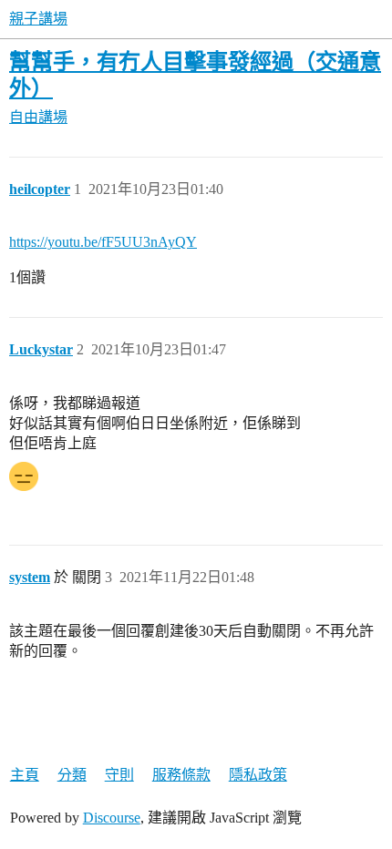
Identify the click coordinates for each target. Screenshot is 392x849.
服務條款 (181, 775)
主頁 (24, 775)
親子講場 (38, 18)
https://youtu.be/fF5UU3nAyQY (103, 242)
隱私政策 (258, 775)
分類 (72, 775)
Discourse (111, 817)
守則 (119, 775)
